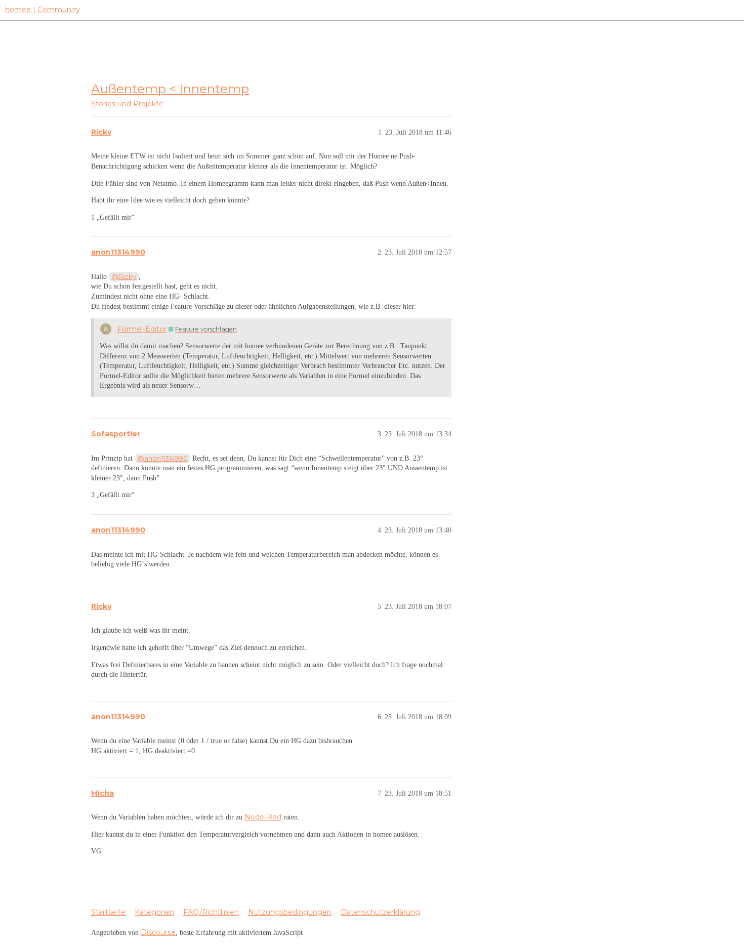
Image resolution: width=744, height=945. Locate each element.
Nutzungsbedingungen (290, 912)
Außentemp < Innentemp (170, 88)
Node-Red (262, 816)
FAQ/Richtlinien (211, 912)
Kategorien (154, 912)
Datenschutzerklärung (380, 912)
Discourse (158, 932)
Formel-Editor (142, 329)
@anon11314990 (162, 458)
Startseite (108, 912)
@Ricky (123, 276)
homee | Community (42, 9)
